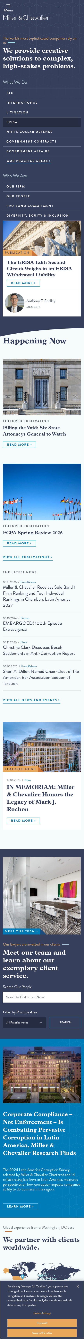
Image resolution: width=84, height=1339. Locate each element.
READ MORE (22, 283)
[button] (8, 8)
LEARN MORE (19, 1206)
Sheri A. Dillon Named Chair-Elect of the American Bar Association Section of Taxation (41, 677)
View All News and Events (30, 700)
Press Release (28, 582)
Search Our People (17, 987)
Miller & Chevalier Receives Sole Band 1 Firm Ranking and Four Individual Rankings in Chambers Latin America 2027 (39, 596)
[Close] (77, 1286)
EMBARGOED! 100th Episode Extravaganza (32, 626)
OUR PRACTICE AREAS (27, 161)
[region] (42, 1309)
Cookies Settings (42, 1313)
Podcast (25, 618)
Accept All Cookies (42, 1333)
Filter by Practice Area (20, 1012)
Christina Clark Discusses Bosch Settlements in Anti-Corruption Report (39, 650)
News (24, 642)
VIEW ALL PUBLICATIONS (26, 557)
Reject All (42, 1323)
